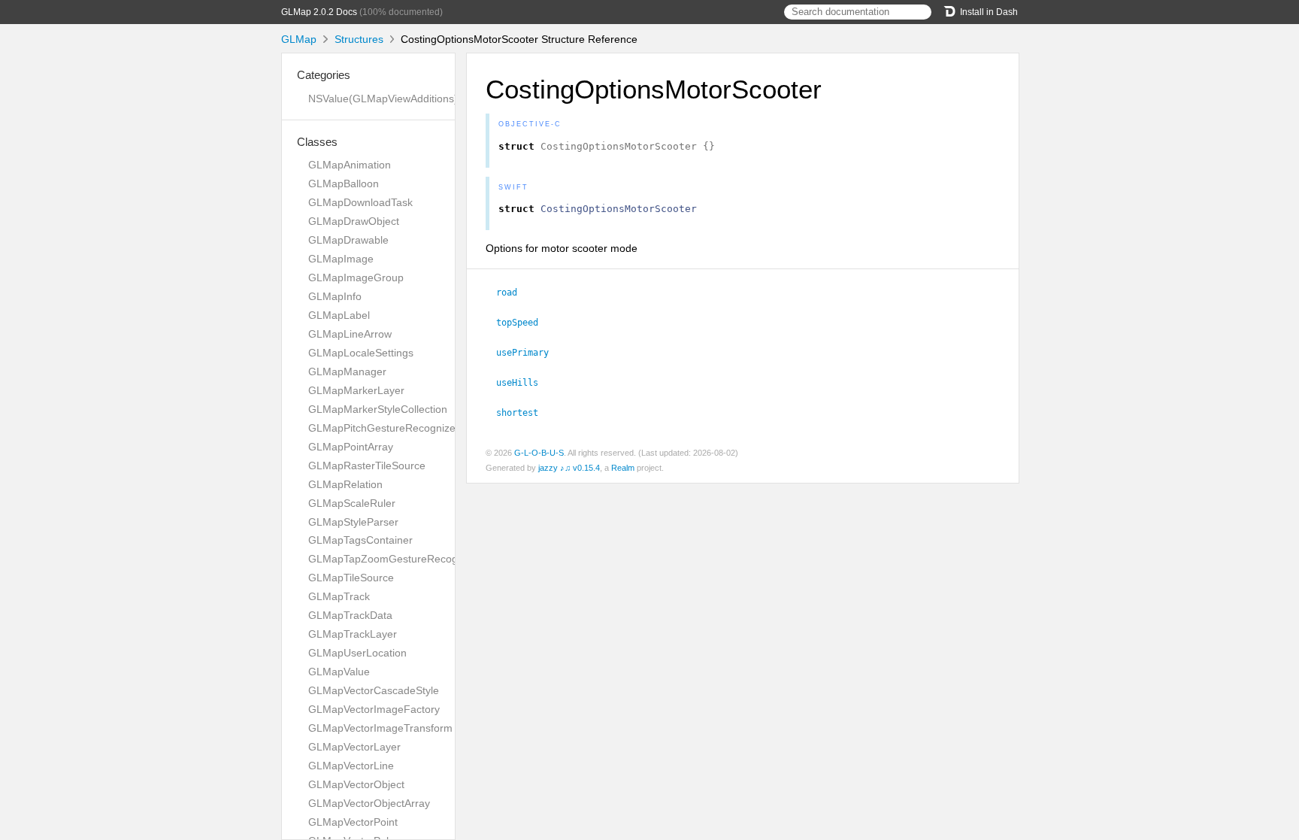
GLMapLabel (339, 315)
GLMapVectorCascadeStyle (373, 690)
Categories (323, 74)
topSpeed (523, 322)
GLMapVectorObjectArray (369, 803)
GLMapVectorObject (356, 784)
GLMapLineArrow (350, 334)
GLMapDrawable (348, 240)
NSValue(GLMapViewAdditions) (383, 98)
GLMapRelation (345, 484)
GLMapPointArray (350, 447)
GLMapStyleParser (353, 522)
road (513, 292)
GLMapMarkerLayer (356, 390)
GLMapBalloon (343, 183)
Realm (622, 467)
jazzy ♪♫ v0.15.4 (569, 467)
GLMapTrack (339, 596)
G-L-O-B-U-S (539, 452)
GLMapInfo (335, 296)
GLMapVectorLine (351, 766)
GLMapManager (347, 371)
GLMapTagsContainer (360, 540)
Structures (359, 39)
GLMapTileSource (351, 578)
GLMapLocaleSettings (360, 353)
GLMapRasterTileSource (366, 465)
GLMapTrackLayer (352, 634)
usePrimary (529, 352)
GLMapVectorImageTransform (380, 728)
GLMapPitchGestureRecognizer (383, 428)
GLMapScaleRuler (351, 503)
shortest (523, 413)
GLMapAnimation (349, 165)
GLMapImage (341, 259)
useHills (523, 383)
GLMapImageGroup (356, 277)
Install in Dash (989, 12)
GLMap (298, 39)
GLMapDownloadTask (360, 202)
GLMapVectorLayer (354, 747)
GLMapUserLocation (357, 653)
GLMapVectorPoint (353, 822)
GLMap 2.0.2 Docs (319, 12)
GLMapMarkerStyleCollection (377, 409)
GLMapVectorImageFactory (374, 709)
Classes (317, 141)
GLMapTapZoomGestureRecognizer (394, 559)
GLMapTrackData (350, 615)
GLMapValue (339, 672)
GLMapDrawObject (353, 221)
